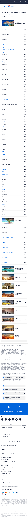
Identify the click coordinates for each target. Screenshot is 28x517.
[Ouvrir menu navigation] (1, 5)
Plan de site (4, 443)
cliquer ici (17, 486)
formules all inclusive (9, 359)
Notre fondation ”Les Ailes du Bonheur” (11, 441)
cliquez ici (6, 516)
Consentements (5, 459)
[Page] (2, 419)
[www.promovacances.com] (9, 6)
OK (24, 427)
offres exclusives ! (24, 1)
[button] (8, 409)
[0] (23, 5)
